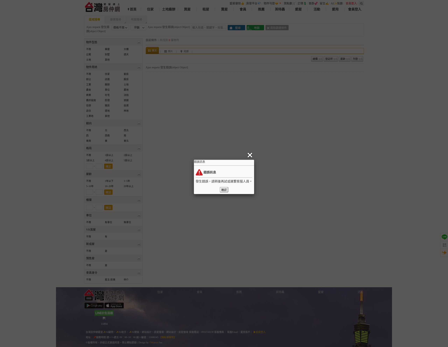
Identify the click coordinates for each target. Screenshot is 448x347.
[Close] (250, 155)
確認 (224, 189)
